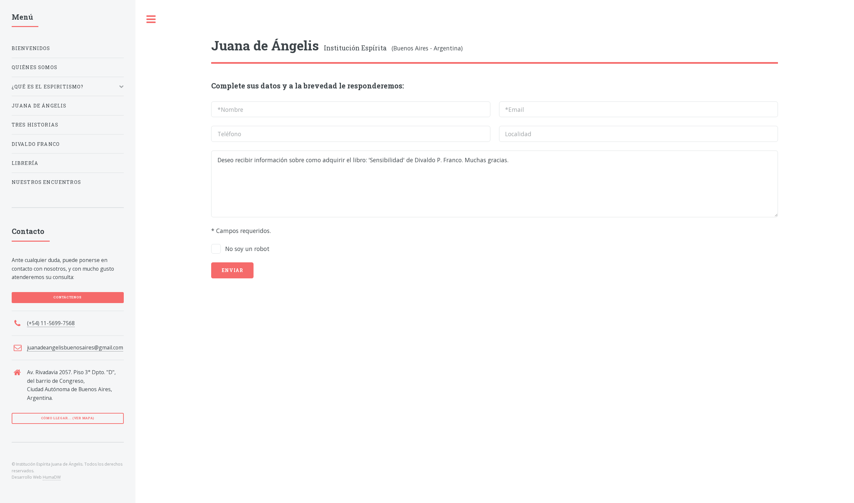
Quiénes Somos (34, 67)
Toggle (151, 19)
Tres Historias (35, 124)
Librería (25, 163)
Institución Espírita (299, 48)
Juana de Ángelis (39, 105)
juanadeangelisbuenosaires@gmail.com (75, 347)
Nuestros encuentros (46, 182)
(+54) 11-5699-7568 (51, 323)
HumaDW (52, 477)
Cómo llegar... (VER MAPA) (68, 418)
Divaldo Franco (36, 144)
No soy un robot (247, 249)
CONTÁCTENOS (67, 297)
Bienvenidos (31, 48)
